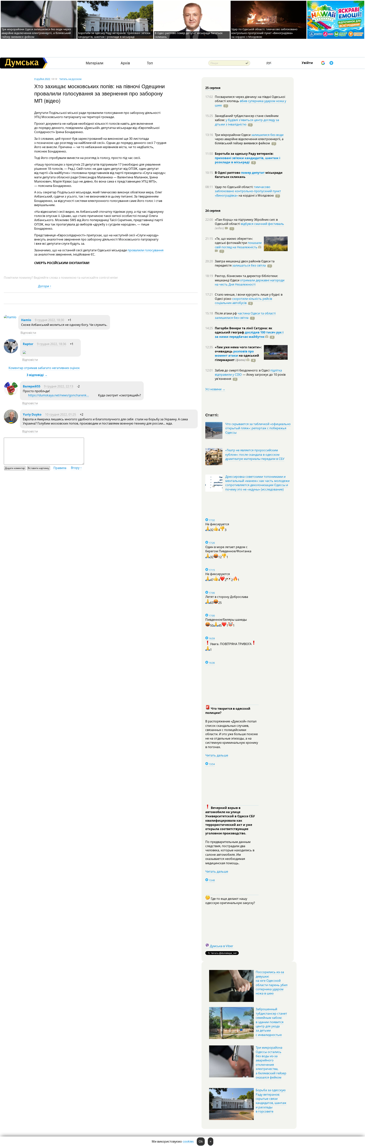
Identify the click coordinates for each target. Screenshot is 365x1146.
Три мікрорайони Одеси (233, 135)
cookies (188, 1141)
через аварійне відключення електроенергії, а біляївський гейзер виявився (249, 141)
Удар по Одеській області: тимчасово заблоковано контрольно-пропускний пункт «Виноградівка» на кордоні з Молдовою (264, 33)
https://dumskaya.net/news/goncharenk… (58, 395)
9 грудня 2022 (42, 79)
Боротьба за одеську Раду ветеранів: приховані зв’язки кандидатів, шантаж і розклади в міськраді (114, 35)
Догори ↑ (44, 286)
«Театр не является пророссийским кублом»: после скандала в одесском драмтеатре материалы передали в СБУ (254, 454)
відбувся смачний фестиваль (262, 224)
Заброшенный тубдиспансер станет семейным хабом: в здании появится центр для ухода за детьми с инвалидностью (271, 1022)
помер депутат (253, 173)
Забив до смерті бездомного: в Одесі (242, 370)
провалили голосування (145, 250)
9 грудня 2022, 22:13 (58, 386)
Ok (201, 1141)
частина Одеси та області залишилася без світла (245, 315)
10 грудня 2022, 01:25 (60, 414)
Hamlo (26, 320)
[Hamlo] (10, 317)
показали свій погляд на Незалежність (238, 245)
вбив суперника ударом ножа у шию (250, 103)
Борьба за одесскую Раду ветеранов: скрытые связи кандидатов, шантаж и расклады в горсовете (271, 1100)
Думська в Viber (221, 946)
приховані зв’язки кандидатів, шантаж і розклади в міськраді (247, 160)
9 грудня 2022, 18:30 (49, 320)
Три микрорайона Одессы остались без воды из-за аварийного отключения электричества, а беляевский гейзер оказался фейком (271, 1062)
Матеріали (94, 63)
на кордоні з (256, 195)
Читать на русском (70, 79)
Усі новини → (215, 389)
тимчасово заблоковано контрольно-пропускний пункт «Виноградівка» (248, 191)
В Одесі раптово (228, 173)
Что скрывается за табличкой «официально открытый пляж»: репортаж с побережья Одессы (258, 428)
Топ (150, 63)
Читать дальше (216, 755)
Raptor (28, 344)
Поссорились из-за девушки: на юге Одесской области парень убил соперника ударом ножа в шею (271, 982)
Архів (125, 63)
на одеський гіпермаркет (237, 357)
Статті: (212, 414)
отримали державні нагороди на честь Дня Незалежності (249, 282)
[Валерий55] (11, 394)
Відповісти (28, 333)
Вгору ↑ (76, 468)
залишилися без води (267, 135)
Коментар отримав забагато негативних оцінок (44, 368)
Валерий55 (31, 386)
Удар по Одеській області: (234, 187)
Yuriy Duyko (32, 414)
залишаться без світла (249, 265)
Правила (59, 468)
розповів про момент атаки (234, 353)
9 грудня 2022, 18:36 (51, 344)
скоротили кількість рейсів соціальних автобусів (243, 301)
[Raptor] (11, 352)
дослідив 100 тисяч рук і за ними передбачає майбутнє (249, 334)
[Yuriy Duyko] (11, 423)
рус (269, 62)
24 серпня (212, 211)
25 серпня (212, 88)
